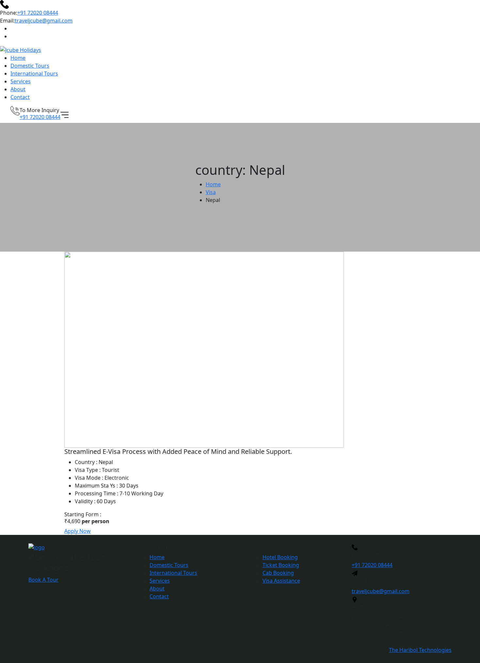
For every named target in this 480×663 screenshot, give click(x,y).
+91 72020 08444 (37, 12)
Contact (20, 97)
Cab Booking (278, 572)
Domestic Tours (29, 65)
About (17, 89)
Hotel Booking (280, 557)
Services (20, 81)
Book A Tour (43, 579)
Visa (211, 192)
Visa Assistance (281, 580)
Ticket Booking (281, 565)
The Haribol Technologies (420, 650)
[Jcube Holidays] (20, 49)
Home (17, 57)
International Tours (34, 73)
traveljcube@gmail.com (43, 20)
